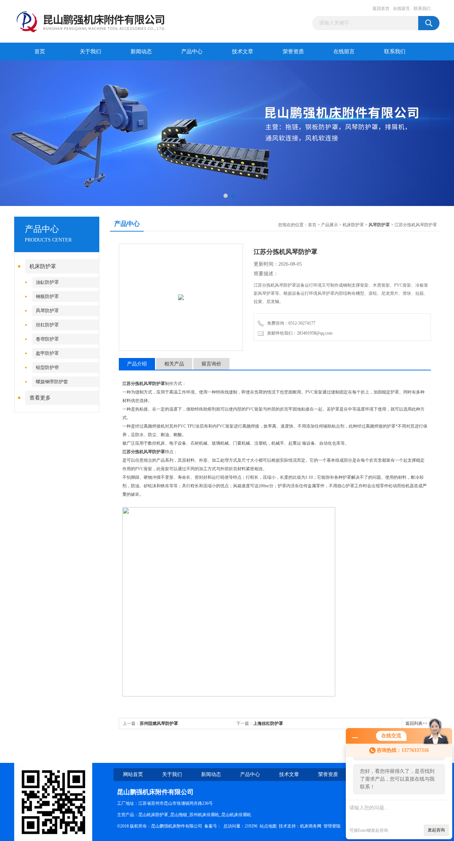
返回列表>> (416, 723)
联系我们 (422, 8)
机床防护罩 (42, 266)
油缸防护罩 (47, 282)
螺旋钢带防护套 (52, 381)
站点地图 (268, 826)
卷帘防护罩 (47, 339)
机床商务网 (310, 826)
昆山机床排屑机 (236, 814)
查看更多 (40, 398)
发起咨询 (436, 830)
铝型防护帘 (47, 367)
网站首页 (133, 774)
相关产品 (174, 364)
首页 (39, 51)
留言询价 (211, 364)
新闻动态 (141, 51)
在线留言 (401, 8)
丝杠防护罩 (47, 324)
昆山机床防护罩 (153, 814)
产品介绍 (137, 364)
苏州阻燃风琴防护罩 (159, 723)
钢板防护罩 (47, 296)
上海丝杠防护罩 (268, 723)
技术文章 (242, 51)
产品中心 (192, 51)
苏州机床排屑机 (204, 814)
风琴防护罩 (47, 310)
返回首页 (380, 8)
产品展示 (329, 224)
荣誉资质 (293, 51)
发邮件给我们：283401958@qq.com (298, 333)
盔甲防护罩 (47, 353)
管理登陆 (331, 826)
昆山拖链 (178, 814)
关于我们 (90, 51)
